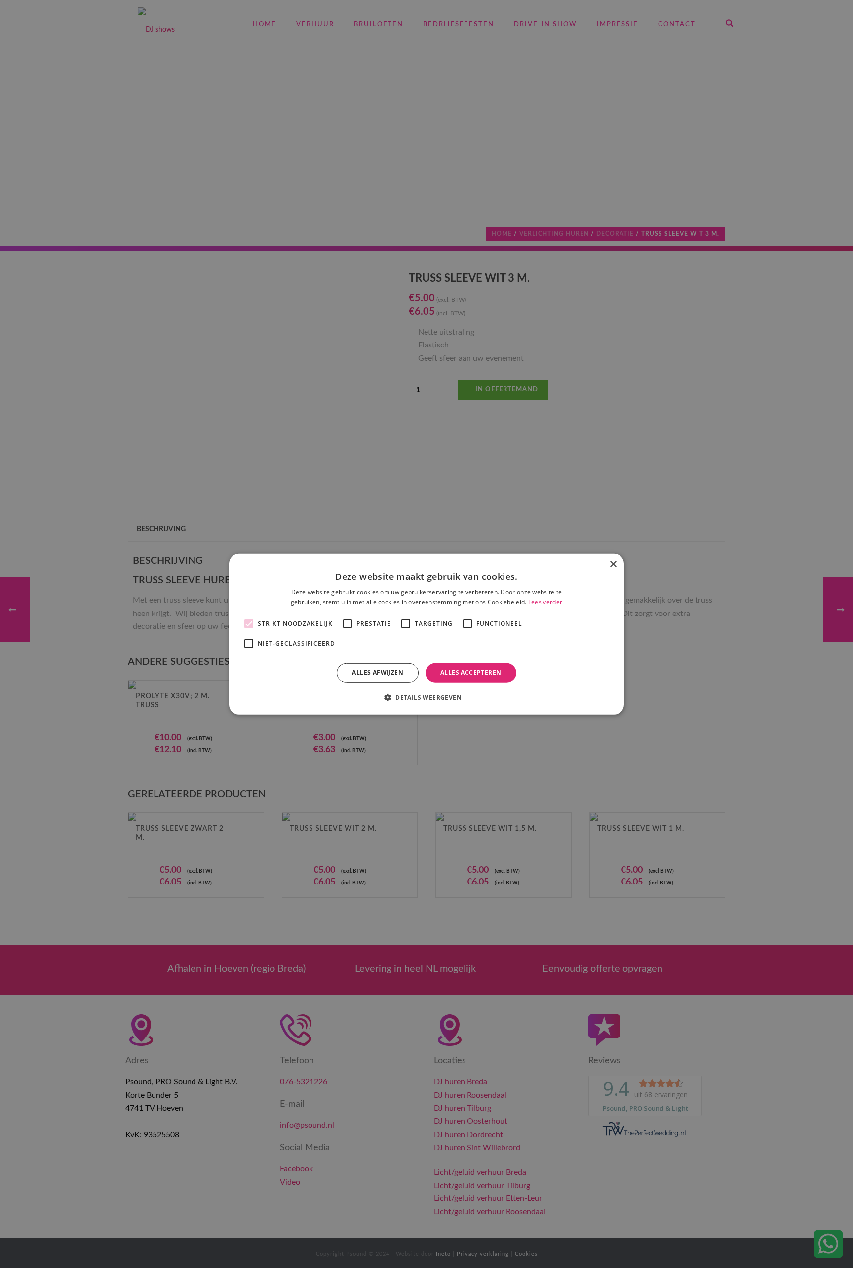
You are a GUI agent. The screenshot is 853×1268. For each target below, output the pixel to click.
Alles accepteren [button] (470, 672)
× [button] (613, 564)
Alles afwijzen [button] (377, 672)
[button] (426, 697)
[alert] (426, 634)
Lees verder (545, 602)
